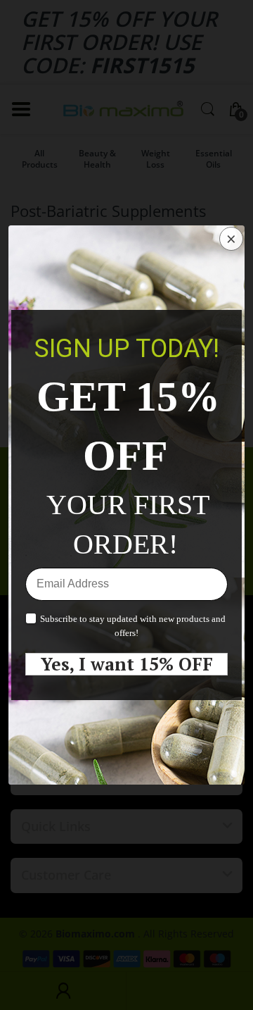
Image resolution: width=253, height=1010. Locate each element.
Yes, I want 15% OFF (127, 664)
